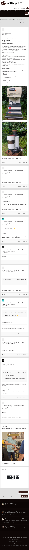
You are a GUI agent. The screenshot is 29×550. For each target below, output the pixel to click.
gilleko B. (3, 514)
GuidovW (5, 224)
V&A (11, 537)
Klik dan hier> (12, 463)
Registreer (23, 8)
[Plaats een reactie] (27, 13)
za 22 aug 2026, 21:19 (10, 507)
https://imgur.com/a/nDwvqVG (8, 120)
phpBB (6, 545)
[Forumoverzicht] (12, 3)
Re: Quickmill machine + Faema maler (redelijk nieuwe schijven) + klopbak (13, 171)
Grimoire (5, 34)
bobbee (3, 522)
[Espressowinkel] (13, 460)
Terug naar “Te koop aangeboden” (8, 496)
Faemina (5, 345)
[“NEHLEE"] (13, 484)
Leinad (5, 365)
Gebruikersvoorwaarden (22, 537)
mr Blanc (3, 507)
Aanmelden (16, 8)
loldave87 (6, 252)
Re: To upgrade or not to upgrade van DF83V (14, 511)
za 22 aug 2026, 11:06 (10, 530)
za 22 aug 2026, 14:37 (10, 514)
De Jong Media (19, 546)
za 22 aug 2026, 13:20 (9, 522)
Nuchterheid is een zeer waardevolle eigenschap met (16, 520)
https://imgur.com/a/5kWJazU (8, 85)
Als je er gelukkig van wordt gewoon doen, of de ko (15, 512)
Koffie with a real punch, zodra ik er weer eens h (15, 527)
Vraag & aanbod (12, 19)
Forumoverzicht (3, 19)
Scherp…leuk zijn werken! (10, 504)
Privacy (14, 537)
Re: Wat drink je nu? (9, 503)
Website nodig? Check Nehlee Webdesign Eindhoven (13, 486)
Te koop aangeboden (21, 19)
